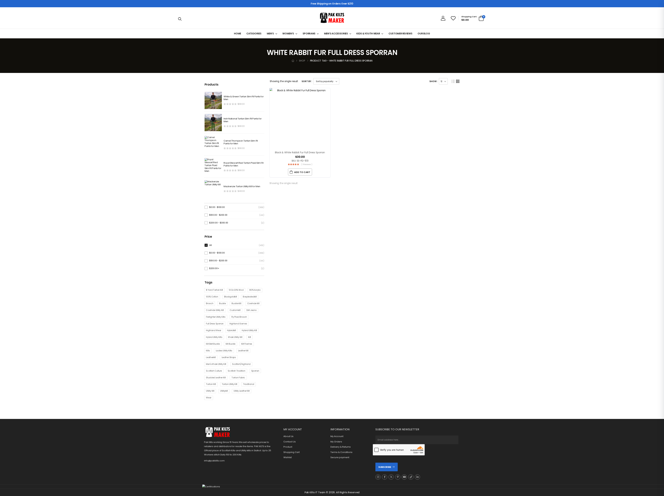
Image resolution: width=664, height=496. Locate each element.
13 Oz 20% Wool (236, 289)
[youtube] (404, 477)
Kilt (249, 337)
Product (287, 447)
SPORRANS (309, 33)
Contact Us (289, 441)
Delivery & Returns (340, 447)
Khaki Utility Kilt (235, 337)
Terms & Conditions (341, 452)
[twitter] (391, 477)
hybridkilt (231, 330)
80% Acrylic (255, 289)
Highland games (238, 323)
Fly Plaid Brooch (239, 316)
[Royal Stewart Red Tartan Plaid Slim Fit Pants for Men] (213, 166)
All (210, 245)
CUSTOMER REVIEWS (400, 33)
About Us (288, 436)
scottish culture (214, 370)
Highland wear (213, 330)
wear (208, 397)
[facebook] (384, 477)
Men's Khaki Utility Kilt (216, 364)
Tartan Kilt (211, 384)
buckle (222, 303)
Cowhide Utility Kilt (215, 310)
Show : (433, 81)
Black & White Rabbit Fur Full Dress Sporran (300, 152)
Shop (302, 60)
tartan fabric (238, 377)
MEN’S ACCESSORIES (336, 33)
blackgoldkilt (230, 296)
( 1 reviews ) (306, 164)
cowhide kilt (253, 303)
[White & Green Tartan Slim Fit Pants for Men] (213, 100)
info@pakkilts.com (214, 460)
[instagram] (378, 477)
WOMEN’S (288, 33)
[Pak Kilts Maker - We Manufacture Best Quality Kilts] (332, 18)
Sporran (255, 370)
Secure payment (339, 457)
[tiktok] (410, 477)
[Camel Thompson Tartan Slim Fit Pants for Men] (213, 144)
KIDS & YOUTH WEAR (368, 33)
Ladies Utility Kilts (224, 350)
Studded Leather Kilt (216, 377)
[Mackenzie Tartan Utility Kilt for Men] (213, 189)
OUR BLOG (424, 33)
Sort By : (307, 81)
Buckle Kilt (236, 303)
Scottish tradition (236, 370)
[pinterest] (397, 477)
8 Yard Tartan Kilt (214, 289)
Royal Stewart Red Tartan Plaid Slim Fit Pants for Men (243, 164)
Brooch (209, 303)
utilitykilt (224, 390)
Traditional (248, 384)
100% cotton (212, 296)
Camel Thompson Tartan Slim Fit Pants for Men (241, 142)
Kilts (208, 350)
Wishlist (287, 457)
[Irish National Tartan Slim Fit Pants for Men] (213, 122)
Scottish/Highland (241, 364)
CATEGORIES (253, 33)
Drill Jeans (251, 310)
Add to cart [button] (302, 172)
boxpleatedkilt (250, 296)
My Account (336, 436)
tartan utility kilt (229, 384)
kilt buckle (230, 343)
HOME (237, 33)
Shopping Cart (291, 452)
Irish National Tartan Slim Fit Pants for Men (243, 120)
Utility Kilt (210, 390)
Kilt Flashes (246, 343)
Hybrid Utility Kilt (249, 330)
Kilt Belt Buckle (213, 343)
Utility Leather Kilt (242, 390)
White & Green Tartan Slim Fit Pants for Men (244, 98)
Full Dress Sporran (215, 323)
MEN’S (270, 33)
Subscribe (384, 467)
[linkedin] (417, 477)
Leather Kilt (243, 350)
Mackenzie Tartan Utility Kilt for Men (242, 186)
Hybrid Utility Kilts (214, 337)
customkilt (235, 310)
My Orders (336, 441)
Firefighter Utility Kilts (215, 316)
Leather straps (229, 357)
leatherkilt (211, 357)
